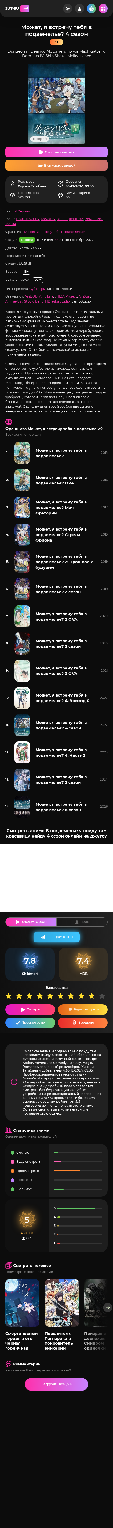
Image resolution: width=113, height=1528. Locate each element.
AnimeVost (14, 301)
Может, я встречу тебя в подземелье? (54, 232)
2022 (57, 240)
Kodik (85, 922)
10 (104, 995)
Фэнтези (76, 219)
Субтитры (37, 289)
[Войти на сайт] (79, 8)
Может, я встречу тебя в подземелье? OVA (61, 480)
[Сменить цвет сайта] (67, 8)
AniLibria (46, 296)
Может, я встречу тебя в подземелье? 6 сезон (61, 807)
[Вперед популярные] (107, 1307)
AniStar (84, 296)
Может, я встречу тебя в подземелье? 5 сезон (61, 779)
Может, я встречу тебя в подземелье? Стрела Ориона (61, 535)
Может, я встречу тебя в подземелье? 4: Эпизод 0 (62, 698)
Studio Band (34, 301)
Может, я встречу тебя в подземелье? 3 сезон (61, 643)
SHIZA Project (66, 296)
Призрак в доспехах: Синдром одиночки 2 (96, 1340)
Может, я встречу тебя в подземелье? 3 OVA (61, 670)
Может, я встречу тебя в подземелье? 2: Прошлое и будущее (64, 562)
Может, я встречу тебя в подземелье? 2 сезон (61, 589)
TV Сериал (21, 211)
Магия (10, 224)
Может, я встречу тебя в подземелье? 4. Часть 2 (61, 752)
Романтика (94, 219)
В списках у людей (59, 165)
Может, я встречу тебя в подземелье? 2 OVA (61, 616)
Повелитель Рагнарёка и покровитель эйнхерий (59, 1340)
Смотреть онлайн (59, 152)
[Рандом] (91, 8)
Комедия (48, 219)
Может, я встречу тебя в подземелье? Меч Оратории (61, 507)
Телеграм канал (60, 937)
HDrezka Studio (57, 301)
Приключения (27, 219)
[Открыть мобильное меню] (103, 8)
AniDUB (31, 296)
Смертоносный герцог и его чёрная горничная (21, 1340)
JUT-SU (16, 8)
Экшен (62, 219)
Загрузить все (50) (57, 1384)
